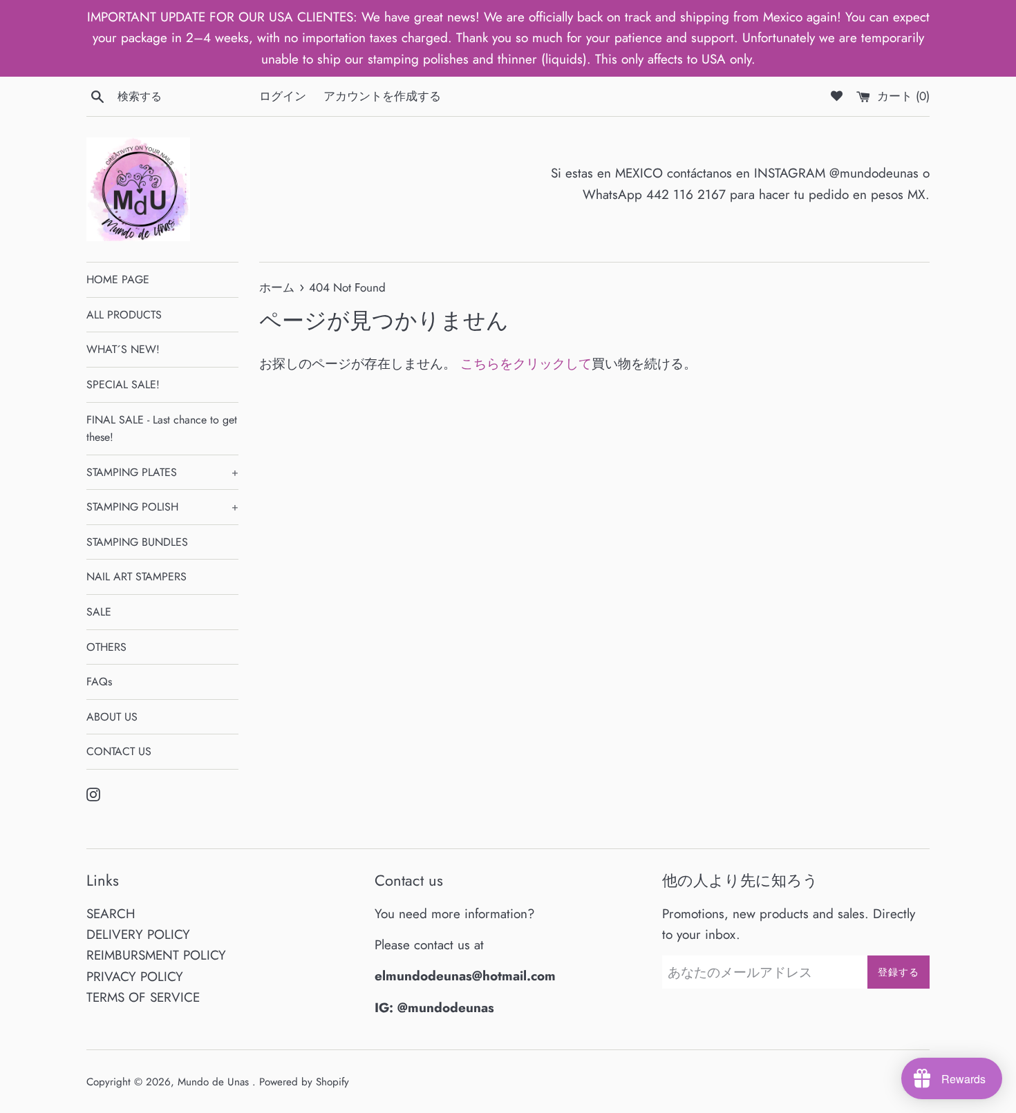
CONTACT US (118, 751)
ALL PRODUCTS (124, 315)
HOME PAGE (117, 279)
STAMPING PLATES (162, 472)
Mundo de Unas (215, 1082)
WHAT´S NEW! (123, 349)
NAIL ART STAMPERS (136, 576)
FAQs (99, 681)
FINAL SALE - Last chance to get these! (161, 429)
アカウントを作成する (382, 96)
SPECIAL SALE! (123, 384)
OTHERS (106, 647)
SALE (98, 612)
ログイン (282, 96)
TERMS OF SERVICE (143, 997)
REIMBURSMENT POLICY (156, 955)
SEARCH (110, 913)
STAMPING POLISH (162, 507)
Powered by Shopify (304, 1082)
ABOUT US (112, 717)
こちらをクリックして (526, 363)
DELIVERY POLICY (138, 934)
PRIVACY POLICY (134, 976)
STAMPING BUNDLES (137, 542)
